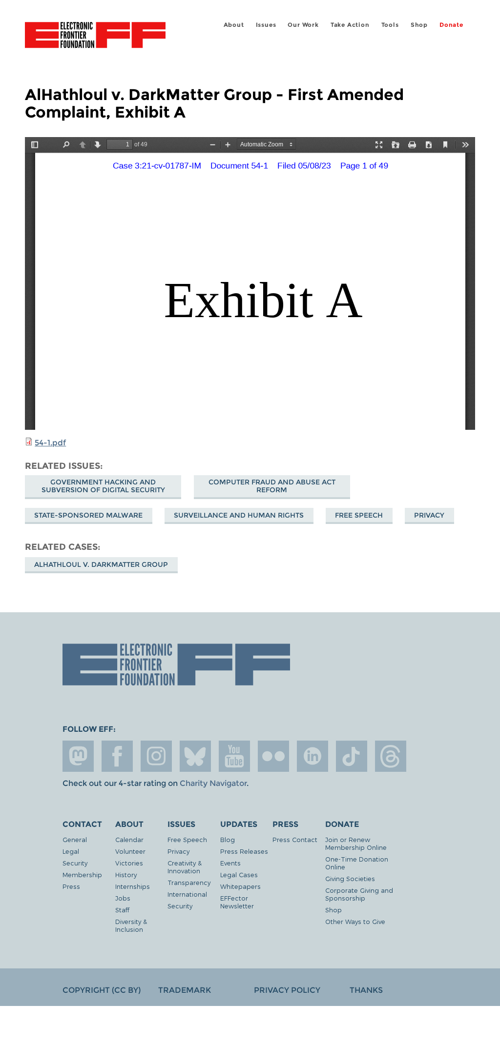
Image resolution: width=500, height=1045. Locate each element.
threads (390, 756)
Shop (419, 24)
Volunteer (130, 851)
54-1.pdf (50, 442)
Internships (132, 886)
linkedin (312, 756)
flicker (273, 756)
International (187, 894)
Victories (129, 862)
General (74, 839)
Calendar (129, 839)
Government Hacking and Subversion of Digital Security (103, 486)
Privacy (429, 515)
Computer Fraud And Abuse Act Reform (271, 486)
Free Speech (359, 515)
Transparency (188, 882)
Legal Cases (239, 874)
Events (230, 862)
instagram (156, 756)
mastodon (78, 756)
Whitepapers (240, 886)
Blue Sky (195, 756)
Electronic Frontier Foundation (95, 36)
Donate (451, 24)
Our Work (303, 24)
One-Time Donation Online (356, 862)
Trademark (184, 990)
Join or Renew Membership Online (356, 843)
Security (74, 862)
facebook (117, 756)
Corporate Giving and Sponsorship (359, 894)
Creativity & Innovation (184, 866)
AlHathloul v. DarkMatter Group (101, 564)
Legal (70, 851)
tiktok (351, 756)
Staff (122, 909)
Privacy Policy (287, 990)
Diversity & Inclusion (131, 925)
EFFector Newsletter (237, 901)
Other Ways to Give (355, 921)
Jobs (122, 898)
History (126, 874)
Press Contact (294, 839)
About (234, 24)
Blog (227, 839)
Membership (82, 874)
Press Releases (244, 851)
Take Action (350, 24)
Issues (266, 24)
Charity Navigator (213, 783)
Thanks (366, 990)
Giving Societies (350, 878)
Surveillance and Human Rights (239, 515)
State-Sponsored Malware (88, 515)
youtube (234, 756)
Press (71, 886)
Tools (390, 24)
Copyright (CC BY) (101, 990)
